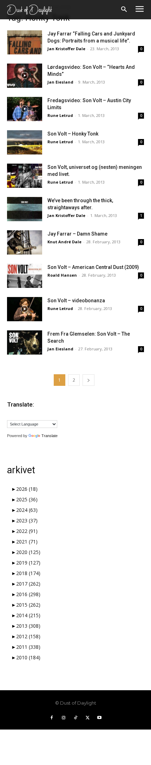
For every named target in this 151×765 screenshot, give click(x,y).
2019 (28, 562)
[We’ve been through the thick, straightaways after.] (24, 209)
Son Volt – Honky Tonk (72, 134)
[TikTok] (75, 718)
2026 (27, 489)
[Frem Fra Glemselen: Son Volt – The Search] (24, 342)
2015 (28, 604)
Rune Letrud (60, 115)
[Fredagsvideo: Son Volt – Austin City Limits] (24, 109)
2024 (27, 510)
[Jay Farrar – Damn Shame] (24, 242)
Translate (49, 436)
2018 (28, 573)
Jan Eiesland (60, 82)
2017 (28, 583)
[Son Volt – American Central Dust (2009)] (24, 276)
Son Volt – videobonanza (76, 300)
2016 (28, 594)
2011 (28, 647)
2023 (27, 520)
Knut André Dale (64, 241)
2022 (27, 531)
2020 (28, 552)
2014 (28, 615)
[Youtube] (99, 718)
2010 (28, 657)
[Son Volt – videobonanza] (24, 309)
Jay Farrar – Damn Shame (77, 234)
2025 (27, 499)
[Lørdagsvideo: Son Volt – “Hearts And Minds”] (24, 76)
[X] (87, 718)
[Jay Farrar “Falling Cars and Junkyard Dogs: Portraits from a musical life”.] (24, 42)
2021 (27, 541)
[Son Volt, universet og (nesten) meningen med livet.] (24, 176)
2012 (28, 636)
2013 (28, 625)
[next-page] (88, 380)
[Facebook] (51, 718)
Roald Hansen (62, 275)
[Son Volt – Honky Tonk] (24, 142)
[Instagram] (63, 718)
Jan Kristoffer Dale (66, 48)
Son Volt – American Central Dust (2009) (93, 267)
